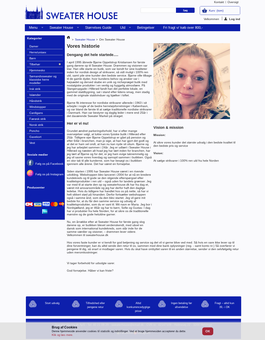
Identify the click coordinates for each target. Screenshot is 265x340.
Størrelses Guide (98, 28)
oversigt (233, 2)
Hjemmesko (37, 70)
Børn (32, 58)
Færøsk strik (37, 118)
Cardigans (36, 113)
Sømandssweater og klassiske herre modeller (43, 80)
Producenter (36, 187)
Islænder (35, 95)
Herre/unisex (37, 52)
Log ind (234, 18)
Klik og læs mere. (62, 334)
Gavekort (35, 136)
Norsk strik (36, 124)
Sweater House (59, 28)
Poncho (34, 130)
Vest (32, 142)
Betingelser (145, 28)
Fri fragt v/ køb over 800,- (183, 28)
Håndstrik (35, 101)
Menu (31, 28)
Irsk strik (34, 89)
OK (207, 331)
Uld (120, 28)
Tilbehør (34, 64)
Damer (33, 46)
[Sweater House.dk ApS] (71, 13)
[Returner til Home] (68, 39)
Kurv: (216, 10)
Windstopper (37, 107)
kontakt (219, 2)
